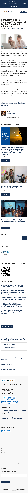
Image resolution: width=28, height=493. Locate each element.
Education (14, 28)
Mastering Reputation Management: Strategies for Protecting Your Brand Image (11, 304)
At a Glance (3, 439)
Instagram (16, 6)
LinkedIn (13, 6)
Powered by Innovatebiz (7, 489)
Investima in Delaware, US (8, 364)
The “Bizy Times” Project (8, 344)
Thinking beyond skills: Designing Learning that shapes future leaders (13, 220)
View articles (10, 113)
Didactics (9, 28)
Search (3, 234)
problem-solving (16, 103)
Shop (2, 446)
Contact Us (3, 450)
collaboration (7, 102)
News (18, 28)
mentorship (9, 103)
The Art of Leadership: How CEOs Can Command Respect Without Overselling (13, 292)
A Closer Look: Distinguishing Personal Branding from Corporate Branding (13, 311)
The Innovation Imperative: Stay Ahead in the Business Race (11, 187)
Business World (4, 445)
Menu (23, 11)
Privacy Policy (4, 452)
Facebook (11, 6)
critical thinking (15, 102)
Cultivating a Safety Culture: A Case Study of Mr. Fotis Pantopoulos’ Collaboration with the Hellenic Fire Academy (13, 339)
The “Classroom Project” (7, 347)
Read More (5, 160)
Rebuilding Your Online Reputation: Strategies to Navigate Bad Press (13, 298)
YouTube (14, 6)
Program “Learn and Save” (8, 369)
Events (2, 441)
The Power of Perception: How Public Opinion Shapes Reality (12, 286)
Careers (2, 448)
